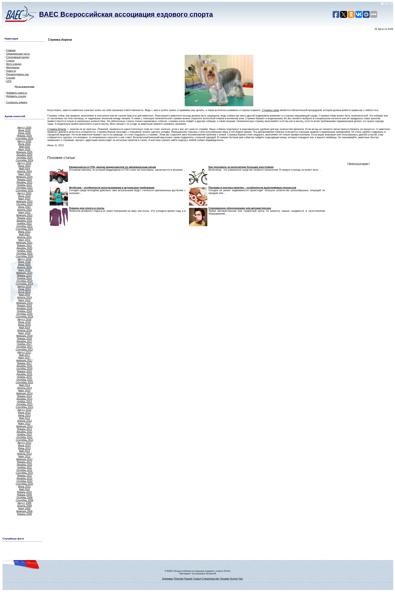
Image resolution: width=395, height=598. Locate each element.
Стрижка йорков (56, 129)
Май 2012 (24, 451)
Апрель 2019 (24, 297)
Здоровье (167, 578)
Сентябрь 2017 (24, 349)
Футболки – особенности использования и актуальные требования (111, 187)
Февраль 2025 (24, 152)
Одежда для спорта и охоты (86, 208)
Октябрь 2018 (24, 313)
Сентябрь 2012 (24, 440)
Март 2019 (24, 300)
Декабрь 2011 (24, 464)
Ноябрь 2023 (24, 185)
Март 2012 (24, 456)
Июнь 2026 (24, 133)
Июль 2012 (24, 445)
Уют (240, 578)
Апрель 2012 (24, 453)
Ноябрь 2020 (24, 250)
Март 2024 (24, 174)
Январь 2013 (24, 429)
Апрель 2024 (24, 171)
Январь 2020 (24, 275)
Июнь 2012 (24, 448)
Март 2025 (24, 149)
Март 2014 (24, 390)
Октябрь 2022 (24, 204)
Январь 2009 (24, 494)
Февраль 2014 (24, 393)
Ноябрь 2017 (24, 344)
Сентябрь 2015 (24, 382)
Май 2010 (24, 489)
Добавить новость (16, 92)
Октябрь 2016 (24, 368)
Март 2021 (24, 239)
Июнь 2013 (24, 415)
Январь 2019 (24, 305)
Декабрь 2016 (24, 366)
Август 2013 (24, 409)
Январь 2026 (24, 135)
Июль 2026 (24, 130)
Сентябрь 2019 (24, 283)
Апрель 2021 (24, 237)
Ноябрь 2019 (24, 278)
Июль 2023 (24, 196)
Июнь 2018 (24, 324)
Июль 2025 (24, 144)
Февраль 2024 (24, 176)
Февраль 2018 (24, 335)
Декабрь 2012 (24, 431)
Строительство (210, 578)
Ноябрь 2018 (24, 311)
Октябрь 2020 (24, 253)
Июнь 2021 (24, 231)
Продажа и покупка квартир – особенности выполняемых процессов (252, 187)
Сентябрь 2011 (24, 472)
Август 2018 (24, 319)
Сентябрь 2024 (24, 160)
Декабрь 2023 (24, 182)
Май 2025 (24, 146)
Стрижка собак (270, 110)
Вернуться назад (358, 163)
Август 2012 (24, 442)
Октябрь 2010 (24, 481)
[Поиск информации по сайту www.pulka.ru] (391, 4)
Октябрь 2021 (24, 226)
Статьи (10, 60)
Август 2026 (24, 127)
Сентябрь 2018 (24, 316)
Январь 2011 (24, 475)
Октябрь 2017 (24, 346)
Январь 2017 (24, 363)
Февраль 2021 (24, 242)
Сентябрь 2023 (24, 190)
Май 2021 (24, 234)
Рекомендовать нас (17, 74)
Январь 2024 (24, 179)
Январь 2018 (24, 338)
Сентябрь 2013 (24, 407)
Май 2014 (24, 385)
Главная (11, 50)
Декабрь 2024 (24, 154)
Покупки (179, 578)
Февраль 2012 (24, 459)
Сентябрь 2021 (24, 229)
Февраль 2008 (24, 511)
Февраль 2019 (24, 303)
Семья (197, 578)
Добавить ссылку (16, 96)
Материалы (12, 67)
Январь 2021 (24, 245)
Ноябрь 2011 (24, 467)
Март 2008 (24, 508)
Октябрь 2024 (24, 157)
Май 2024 (24, 168)
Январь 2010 (24, 492)
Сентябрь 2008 (24, 500)
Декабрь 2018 (24, 308)
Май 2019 (24, 294)
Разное (188, 578)
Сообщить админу (16, 102)
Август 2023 (24, 193)
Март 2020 (24, 270)
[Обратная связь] (387, 4)
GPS (8, 81)
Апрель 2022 (24, 209)
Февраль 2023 (24, 201)
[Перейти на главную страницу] (382, 4)
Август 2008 (24, 503)
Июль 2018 (24, 322)
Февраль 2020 (24, 272)
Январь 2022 (24, 218)
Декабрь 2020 (24, 248)
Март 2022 (24, 212)
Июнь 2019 (24, 292)
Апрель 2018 (24, 330)
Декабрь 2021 (24, 220)
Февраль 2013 (24, 426)
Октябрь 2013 (24, 404)
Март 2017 (24, 357)
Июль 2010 (24, 486)
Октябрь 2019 (24, 281)
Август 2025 (24, 141)
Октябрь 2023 (24, 187)
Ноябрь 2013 (24, 401)
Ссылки (10, 77)
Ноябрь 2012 (24, 434)
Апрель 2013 (24, 420)
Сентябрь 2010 (24, 483)
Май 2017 (24, 355)
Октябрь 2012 (24, 437)
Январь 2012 (24, 461)
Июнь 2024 (24, 165)
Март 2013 (24, 423)
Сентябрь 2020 (24, 256)
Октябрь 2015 (24, 379)
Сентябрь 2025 (24, 138)
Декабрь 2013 (24, 398)
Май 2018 (24, 327)
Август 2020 (24, 259)
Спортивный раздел (17, 57)
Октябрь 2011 (24, 470)
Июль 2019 (24, 289)
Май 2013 (24, 418)
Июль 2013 (24, 412)
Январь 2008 (24, 514)
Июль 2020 (24, 261)
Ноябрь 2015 (24, 377)
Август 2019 (24, 286)
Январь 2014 (24, 396)
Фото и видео (13, 64)
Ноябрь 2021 (24, 223)
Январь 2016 (24, 371)
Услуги (234, 578)
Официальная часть (18, 53)
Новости (11, 70)
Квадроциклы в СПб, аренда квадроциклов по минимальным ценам (112, 167)
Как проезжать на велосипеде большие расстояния (240, 167)
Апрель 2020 (24, 267)
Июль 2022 (24, 207)
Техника (224, 578)
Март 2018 (24, 333)
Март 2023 (24, 198)
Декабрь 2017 (24, 341)
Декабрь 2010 (24, 478)
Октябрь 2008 (24, 497)
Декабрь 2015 (24, 374)
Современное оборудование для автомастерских (239, 208)
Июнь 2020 (24, 264)
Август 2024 (24, 163)
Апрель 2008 (24, 505)
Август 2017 (24, 352)
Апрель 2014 (24, 387)
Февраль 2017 (24, 360)
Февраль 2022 (24, 215)
